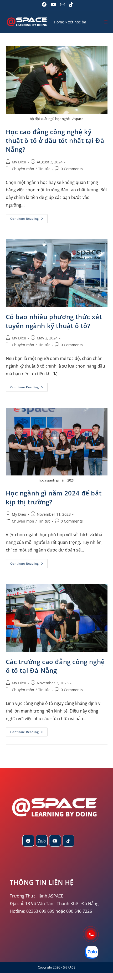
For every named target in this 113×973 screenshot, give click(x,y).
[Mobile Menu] (106, 21)
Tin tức (44, 168)
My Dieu (19, 161)
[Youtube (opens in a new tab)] (53, 4)
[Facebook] (28, 841)
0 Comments (72, 168)
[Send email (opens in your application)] (62, 4)
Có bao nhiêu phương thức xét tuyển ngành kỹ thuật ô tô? (54, 321)
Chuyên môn (23, 168)
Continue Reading (29, 219)
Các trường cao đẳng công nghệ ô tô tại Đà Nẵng (55, 666)
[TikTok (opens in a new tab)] (70, 4)
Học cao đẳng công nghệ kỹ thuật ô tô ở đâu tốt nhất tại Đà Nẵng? (55, 140)
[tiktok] (68, 841)
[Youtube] (55, 841)
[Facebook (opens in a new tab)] (44, 4)
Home (59, 21)
